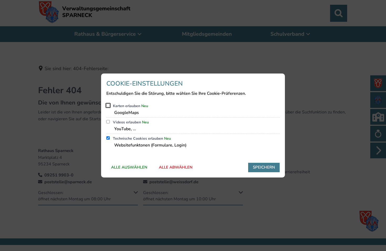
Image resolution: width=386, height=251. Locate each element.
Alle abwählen (175, 167)
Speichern (264, 167)
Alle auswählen (129, 167)
